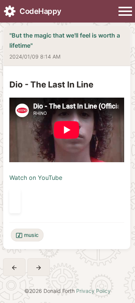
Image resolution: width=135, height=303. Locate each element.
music (27, 235)
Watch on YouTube (35, 177)
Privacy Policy (93, 291)
